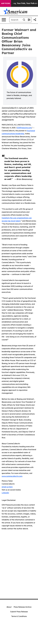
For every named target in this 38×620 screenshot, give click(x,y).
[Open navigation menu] (4, 20)
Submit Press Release (19, 612)
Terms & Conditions (19, 616)
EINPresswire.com (24, 128)
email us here (7, 487)
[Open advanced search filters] (29, 19)
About (9, 607)
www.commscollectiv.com (12, 476)
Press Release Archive (22, 607)
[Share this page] (34, 20)
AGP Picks (5, 3)
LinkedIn (5, 493)
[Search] (23, 19)
